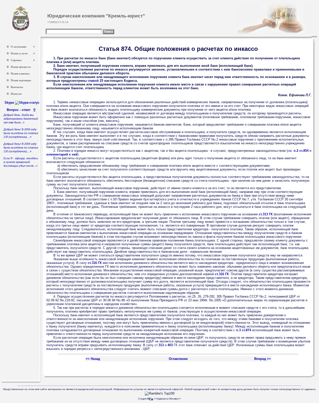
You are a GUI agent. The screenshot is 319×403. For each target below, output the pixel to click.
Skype (9, 102)
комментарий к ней (62, 154)
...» (20, 118)
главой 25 (95, 80)
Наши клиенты (20, 73)
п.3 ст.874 (243, 330)
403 (170, 345)
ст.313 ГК (266, 214)
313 (161, 345)
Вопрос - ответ (19, 110)
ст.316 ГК (95, 263)
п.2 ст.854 (301, 151)
